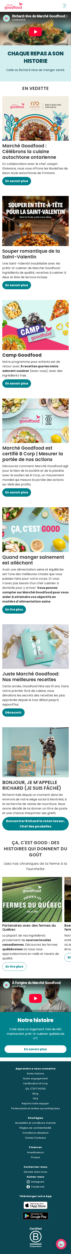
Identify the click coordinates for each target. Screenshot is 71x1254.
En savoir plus (16, 181)
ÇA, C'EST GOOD (35, 1088)
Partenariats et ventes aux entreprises (35, 1108)
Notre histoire (35, 1073)
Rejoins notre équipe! (35, 1103)
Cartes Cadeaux (35, 1138)
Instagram (37, 1182)
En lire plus (14, 609)
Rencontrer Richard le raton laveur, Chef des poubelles (35, 823)
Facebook (37, 1186)
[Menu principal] (64, 6)
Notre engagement (35, 1078)
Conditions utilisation (35, 1133)
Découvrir (13, 712)
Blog (35, 1093)
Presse (35, 1157)
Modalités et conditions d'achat (35, 1123)
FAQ (35, 1098)
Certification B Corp (35, 1083)
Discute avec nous (35, 1172)
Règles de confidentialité (35, 1128)
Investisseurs (35, 1152)
